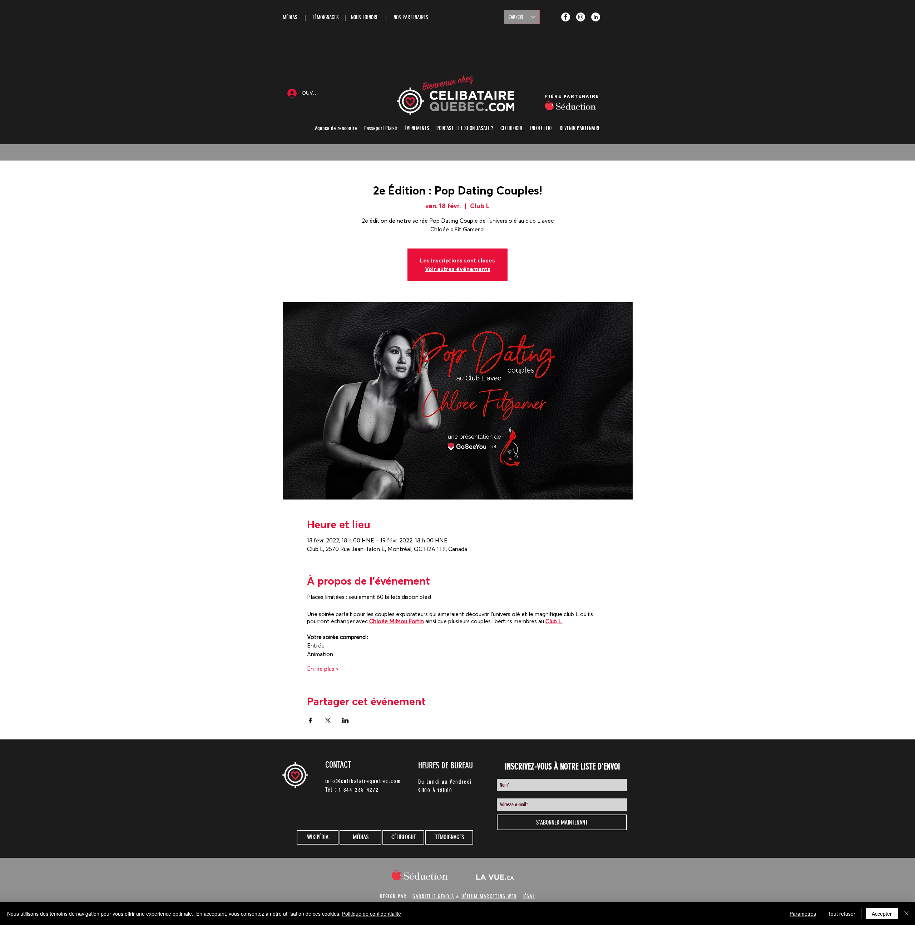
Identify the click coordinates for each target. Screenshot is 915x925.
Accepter (882, 913)
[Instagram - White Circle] (580, 17)
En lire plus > (323, 668)
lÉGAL (529, 896)
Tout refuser (841, 913)
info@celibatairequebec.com (363, 781)
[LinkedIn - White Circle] (595, 17)
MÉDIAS (290, 17)
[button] (522, 17)
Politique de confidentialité (371, 913)
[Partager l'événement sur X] (328, 720)
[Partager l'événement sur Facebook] (310, 720)
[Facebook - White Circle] (565, 17)
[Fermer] (906, 913)
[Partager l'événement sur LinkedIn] (345, 720)
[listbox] (522, 17)
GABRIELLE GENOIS (433, 896)
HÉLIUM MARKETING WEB (489, 896)
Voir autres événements (457, 268)
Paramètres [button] (803, 913)
